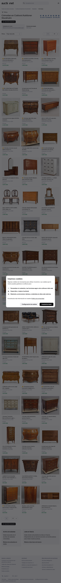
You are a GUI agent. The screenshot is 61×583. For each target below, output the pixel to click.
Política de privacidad (37, 298)
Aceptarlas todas (46, 304)
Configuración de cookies (29, 304)
